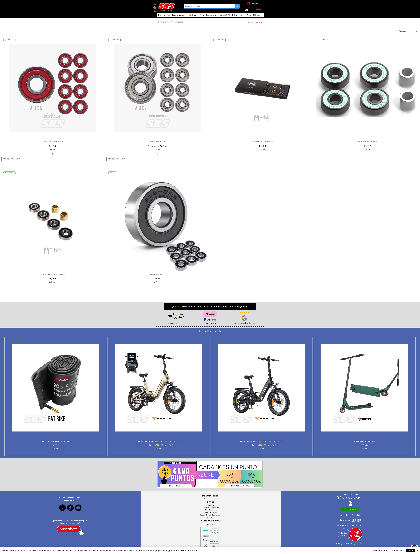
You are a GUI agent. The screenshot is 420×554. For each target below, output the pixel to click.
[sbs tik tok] (154, 7)
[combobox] (408, 31)
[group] (210, 396)
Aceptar (410, 550)
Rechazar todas (397, 550)
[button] (246, 9)
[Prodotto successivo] (418, 396)
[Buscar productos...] (237, 6)
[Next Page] (215, 300)
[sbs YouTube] (154, 11)
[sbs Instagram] (154, 4)
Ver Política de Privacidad (188, 550)
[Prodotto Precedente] (1, 396)
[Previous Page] (204, 300)
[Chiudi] (417, 550)
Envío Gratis (52, 149)
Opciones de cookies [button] (381, 550)
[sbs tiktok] (70, 507)
